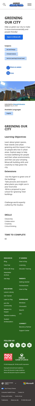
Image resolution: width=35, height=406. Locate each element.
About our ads (14, 400)
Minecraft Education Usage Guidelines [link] (14, 370)
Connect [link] (22, 323)
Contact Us (21, 392)
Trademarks (4, 400)
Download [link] (23, 299)
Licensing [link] (22, 265)
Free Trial (7, 265)
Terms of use (18, 396)
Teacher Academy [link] (10, 315)
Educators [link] (8, 289)
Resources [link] (8, 258)
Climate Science (11, 54)
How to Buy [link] (23, 261)
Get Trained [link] (8, 296)
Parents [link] (22, 278)
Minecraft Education (19, 104)
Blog (5, 261)
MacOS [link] (21, 310)
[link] (6, 345)
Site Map (7, 279)
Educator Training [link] (25, 269)
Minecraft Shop (9, 269)
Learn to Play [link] (8, 299)
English (9, 113)
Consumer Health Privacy (8, 392)
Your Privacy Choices (10, 388)
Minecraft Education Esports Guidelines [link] (14, 372)
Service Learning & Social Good (15, 58)
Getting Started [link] (24, 282)
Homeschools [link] (23, 285)
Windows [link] (22, 303)
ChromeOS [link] (22, 306)
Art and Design (11, 49)
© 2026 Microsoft (26, 400)
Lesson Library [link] (9, 292)
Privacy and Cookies (6, 396)
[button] (5, 4)
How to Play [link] (23, 289)
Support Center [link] (24, 330)
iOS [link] (20, 314)
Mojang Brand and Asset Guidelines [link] (13, 368)
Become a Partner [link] (25, 327)
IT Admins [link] (23, 258)
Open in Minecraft (14, 37)
